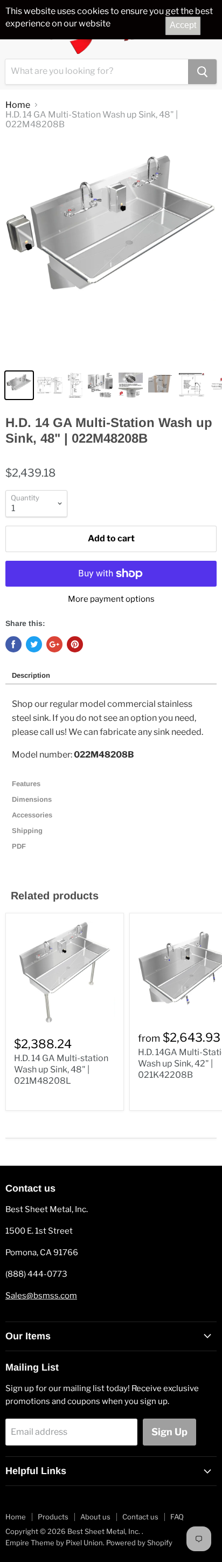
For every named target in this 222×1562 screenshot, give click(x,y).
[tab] (111, 676)
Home (17, 105)
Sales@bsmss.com (41, 1295)
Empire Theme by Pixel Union (54, 1542)
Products (53, 1516)
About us (95, 1516)
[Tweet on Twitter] (34, 644)
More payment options (111, 599)
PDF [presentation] (19, 846)
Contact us (140, 1516)
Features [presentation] (27, 784)
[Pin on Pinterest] (75, 644)
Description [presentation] (31, 675)
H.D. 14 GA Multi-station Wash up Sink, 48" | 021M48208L (61, 1069)
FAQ (177, 1516)
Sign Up (169, 1431)
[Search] (202, 71)
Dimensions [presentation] (33, 799)
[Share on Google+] (54, 644)
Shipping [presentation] (28, 831)
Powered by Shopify (139, 1542)
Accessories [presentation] (33, 815)
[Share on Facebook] (13, 644)
